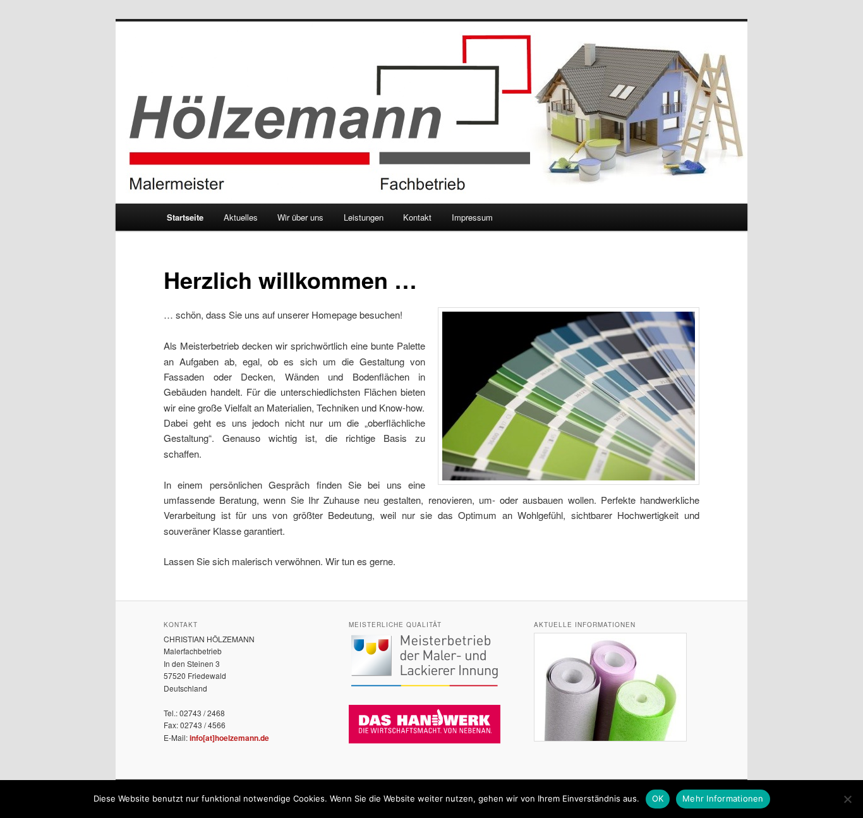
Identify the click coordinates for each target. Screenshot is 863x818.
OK (658, 798)
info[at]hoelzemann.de (229, 737)
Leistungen (363, 217)
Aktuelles (241, 217)
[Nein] (847, 799)
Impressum (472, 217)
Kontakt (417, 217)
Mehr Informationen (723, 798)
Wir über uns (300, 217)
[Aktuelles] (610, 738)
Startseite (185, 217)
